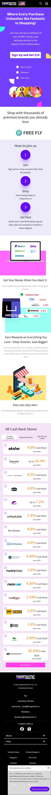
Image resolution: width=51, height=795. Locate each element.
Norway (32, 763)
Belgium (13, 757)
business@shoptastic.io (25, 717)
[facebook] (22, 729)
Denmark (33, 757)
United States (13, 752)
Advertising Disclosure (25, 688)
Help (8, 741)
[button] (41, 3)
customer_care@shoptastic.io (26, 706)
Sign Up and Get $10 (25, 55)
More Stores (25, 665)
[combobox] (21, 3)
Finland (13, 763)
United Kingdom (33, 752)
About (9, 735)
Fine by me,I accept (40, 789)
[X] (29, 729)
